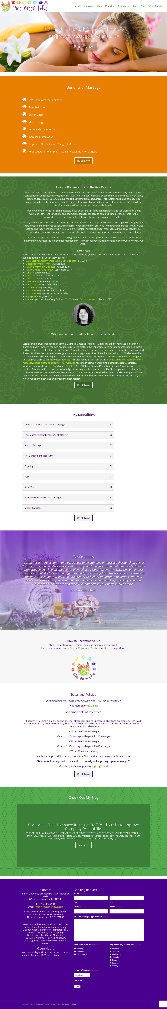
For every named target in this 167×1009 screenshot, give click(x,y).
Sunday (115, 966)
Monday (115, 948)
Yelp (87, 648)
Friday (114, 960)
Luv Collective (33, 287)
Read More (83, 603)
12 (89, 625)
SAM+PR (73, 1004)
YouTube (70, 299)
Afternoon (80, 951)
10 (85, 625)
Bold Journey (32, 290)
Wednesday (116, 954)
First (75, 902)
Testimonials (83, 556)
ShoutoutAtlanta (34, 284)
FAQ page (93, 705)
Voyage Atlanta (33, 296)
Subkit (29, 272)
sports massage (41, 362)
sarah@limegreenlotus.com (49, 906)
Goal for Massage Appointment (91, 916)
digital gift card (100, 766)
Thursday (116, 957)
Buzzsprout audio (89, 299)
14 (93, 625)
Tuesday (115, 951)
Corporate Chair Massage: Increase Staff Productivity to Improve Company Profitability (83, 826)
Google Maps (77, 648)
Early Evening (82, 954)
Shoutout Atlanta (35, 278)
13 (91, 625)
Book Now (83, 44)
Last (111, 902)
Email (80, 906)
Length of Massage (86, 970)
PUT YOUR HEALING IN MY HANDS (83, 26)
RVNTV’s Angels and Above (39, 269)
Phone (116, 906)
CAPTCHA (78, 980)
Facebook (96, 648)
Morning (80, 948)
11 (87, 625)
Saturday (115, 963)
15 (95, 625)
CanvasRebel (32, 281)
